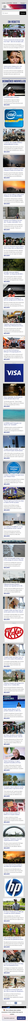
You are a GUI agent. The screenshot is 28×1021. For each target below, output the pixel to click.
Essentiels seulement (9, 1018)
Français (23, 3)
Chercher (23, 13)
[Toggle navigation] (5, 6)
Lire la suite (7, 105)
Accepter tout (21, 1018)
